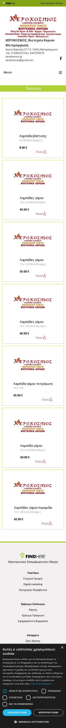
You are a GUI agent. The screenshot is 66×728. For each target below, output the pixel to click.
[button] (33, 722)
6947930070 (37, 53)
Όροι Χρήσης (33, 641)
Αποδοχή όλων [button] (17, 712)
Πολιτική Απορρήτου (41, 683)
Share (39, 152)
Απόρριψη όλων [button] (48, 712)
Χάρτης (33, 609)
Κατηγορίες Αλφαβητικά (33, 590)
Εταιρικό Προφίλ (33, 578)
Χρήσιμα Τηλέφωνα (33, 615)
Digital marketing (33, 584)
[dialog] (33, 686)
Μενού (8, 72)
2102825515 (18, 53)
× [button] (62, 647)
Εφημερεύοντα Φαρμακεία (33, 621)
